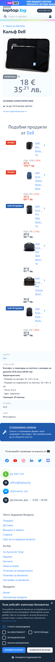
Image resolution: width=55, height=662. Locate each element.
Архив (6, 592)
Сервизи (7, 534)
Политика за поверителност (18, 571)
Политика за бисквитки (15, 575)
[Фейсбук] (7, 461)
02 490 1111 (45, 10)
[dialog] (27, 631)
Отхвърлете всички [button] (39, 650)
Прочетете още (9, 621)
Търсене (6, 16)
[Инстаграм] (23, 461)
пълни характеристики (13, 111)
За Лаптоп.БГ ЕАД (13, 552)
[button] (27, 657)
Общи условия (11, 566)
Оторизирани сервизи (22, 427)
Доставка (8, 525)
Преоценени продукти (15, 597)
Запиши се (48, 451)
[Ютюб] (15, 461)
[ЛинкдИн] (31, 461)
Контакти (8, 561)
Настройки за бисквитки (16, 580)
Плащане (8, 520)
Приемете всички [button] (14, 650)
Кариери (7, 557)
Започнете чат (19, 491)
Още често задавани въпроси (19, 539)
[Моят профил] (50, 17)
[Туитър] (40, 461)
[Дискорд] (48, 461)
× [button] (52, 603)
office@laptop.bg (20, 483)
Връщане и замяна (13, 530)
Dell (30, 133)
